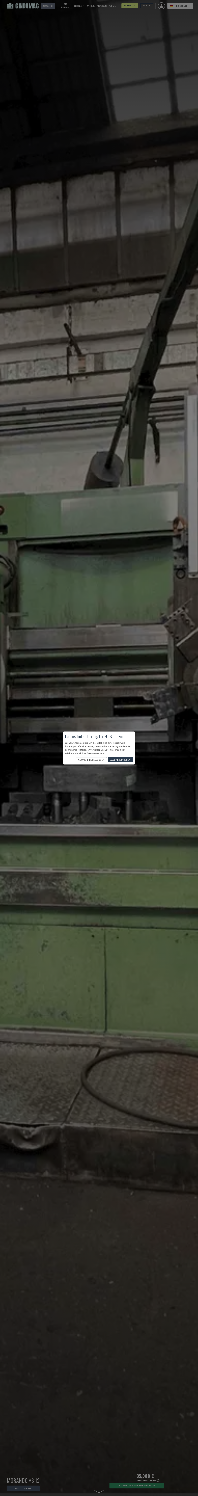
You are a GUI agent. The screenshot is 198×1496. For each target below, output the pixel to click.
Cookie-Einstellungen (91, 759)
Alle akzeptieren (120, 759)
